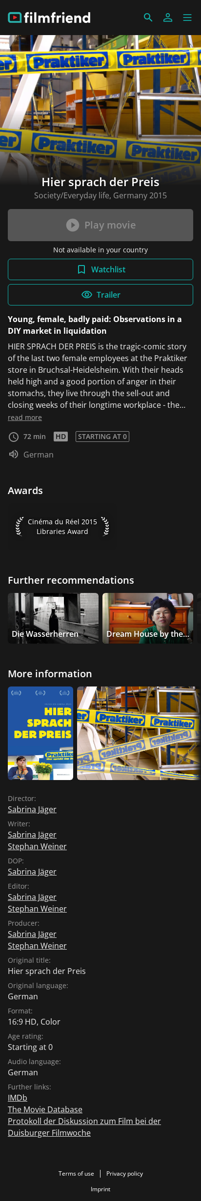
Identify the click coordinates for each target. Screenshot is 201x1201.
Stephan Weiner (37, 846)
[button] (187, 17)
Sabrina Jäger (32, 809)
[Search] (148, 17)
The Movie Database (45, 1109)
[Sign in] (168, 17)
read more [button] (25, 417)
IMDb (17, 1097)
